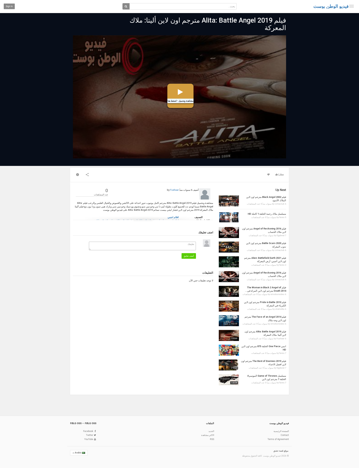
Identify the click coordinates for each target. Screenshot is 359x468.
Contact (285, 435)
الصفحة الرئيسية (281, 431)
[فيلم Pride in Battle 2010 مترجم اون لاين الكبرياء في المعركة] (229, 306)
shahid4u (279, 309)
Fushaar (174, 190)
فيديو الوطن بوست (331, 6)
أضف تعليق (189, 256)
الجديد (211, 431)
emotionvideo (277, 294)
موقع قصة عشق (280, 451)
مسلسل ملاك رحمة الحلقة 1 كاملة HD (267, 213)
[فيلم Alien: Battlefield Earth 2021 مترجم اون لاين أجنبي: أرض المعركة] (229, 261)
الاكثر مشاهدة (207, 435)
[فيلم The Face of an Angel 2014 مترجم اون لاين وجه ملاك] (229, 320)
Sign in (9, 6)
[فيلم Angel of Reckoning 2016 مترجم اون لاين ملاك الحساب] (229, 232)
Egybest (280, 235)
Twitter (89, 435)
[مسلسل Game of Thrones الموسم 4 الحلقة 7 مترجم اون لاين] (229, 379)
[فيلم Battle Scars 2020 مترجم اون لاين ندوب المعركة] (229, 247)
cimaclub (279, 204)
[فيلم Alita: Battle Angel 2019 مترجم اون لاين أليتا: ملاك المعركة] (229, 335)
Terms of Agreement (278, 439)
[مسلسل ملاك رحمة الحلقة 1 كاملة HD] (229, 217)
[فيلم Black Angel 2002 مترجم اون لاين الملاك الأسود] (229, 200)
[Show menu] (351, 6)
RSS (212, 439)
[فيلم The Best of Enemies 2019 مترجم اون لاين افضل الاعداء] (229, 364)
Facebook (88, 431)
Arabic (78, 452)
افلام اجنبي (173, 217)
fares (281, 217)
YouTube (88, 439)
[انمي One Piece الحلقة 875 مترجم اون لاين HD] (229, 350)
